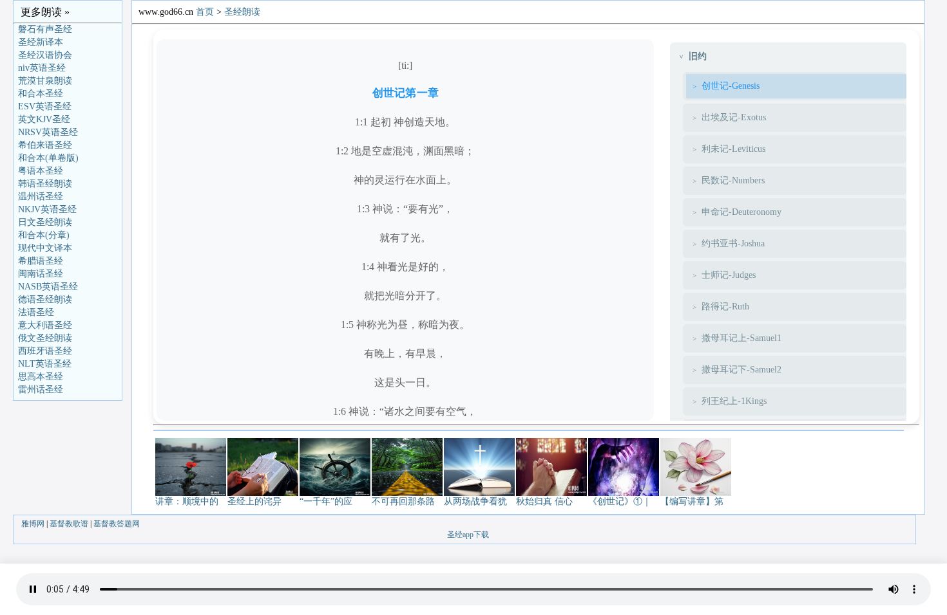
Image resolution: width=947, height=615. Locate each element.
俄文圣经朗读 (45, 338)
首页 (205, 12)
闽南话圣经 (40, 274)
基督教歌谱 (69, 523)
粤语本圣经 (40, 171)
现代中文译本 (45, 248)
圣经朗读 (242, 12)
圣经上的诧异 (254, 501)
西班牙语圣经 (45, 351)
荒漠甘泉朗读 (45, 81)
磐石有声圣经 (45, 29)
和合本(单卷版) (48, 158)
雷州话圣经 (40, 389)
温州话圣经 (40, 196)
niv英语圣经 (42, 68)
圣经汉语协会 (45, 55)
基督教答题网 (116, 523)
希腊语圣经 (40, 261)
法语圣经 (36, 312)
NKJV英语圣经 (47, 209)
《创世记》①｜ (619, 501)
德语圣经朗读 (45, 299)
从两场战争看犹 (475, 501)
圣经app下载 (468, 534)
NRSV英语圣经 (48, 132)
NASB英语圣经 (48, 286)
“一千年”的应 (326, 501)
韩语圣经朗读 (45, 183)
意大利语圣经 (45, 325)
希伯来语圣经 (45, 145)
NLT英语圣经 (45, 364)
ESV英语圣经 (45, 106)
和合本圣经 (40, 93)
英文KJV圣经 (44, 119)
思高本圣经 (40, 376)
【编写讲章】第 (691, 501)
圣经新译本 (40, 42)
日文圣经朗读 (45, 222)
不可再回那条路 (403, 501)
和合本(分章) (44, 235)
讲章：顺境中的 (186, 501)
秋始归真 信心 (544, 501)
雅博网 (32, 523)
